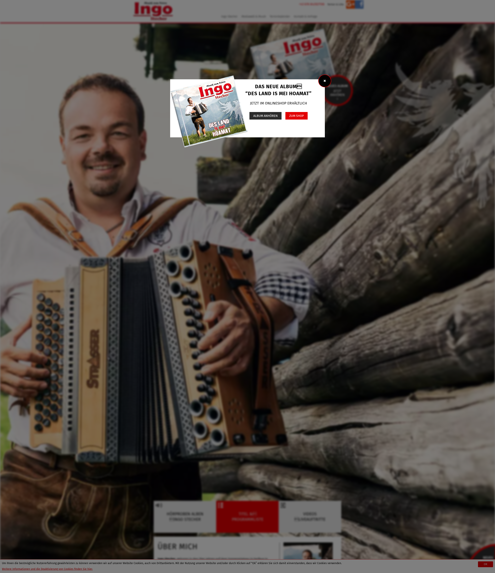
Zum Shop (296, 116)
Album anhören (265, 116)
